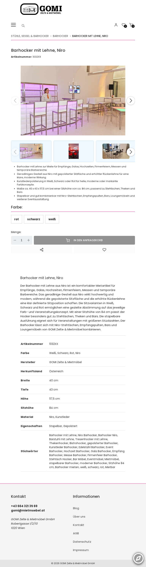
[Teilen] (41, 249)
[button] (131, 100)
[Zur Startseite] (42, 16)
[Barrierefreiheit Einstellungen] (138, 556)
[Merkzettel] (104, 249)
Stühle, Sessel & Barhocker (30, 36)
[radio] (16, 219)
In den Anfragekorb (88, 240)
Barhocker (60, 36)
